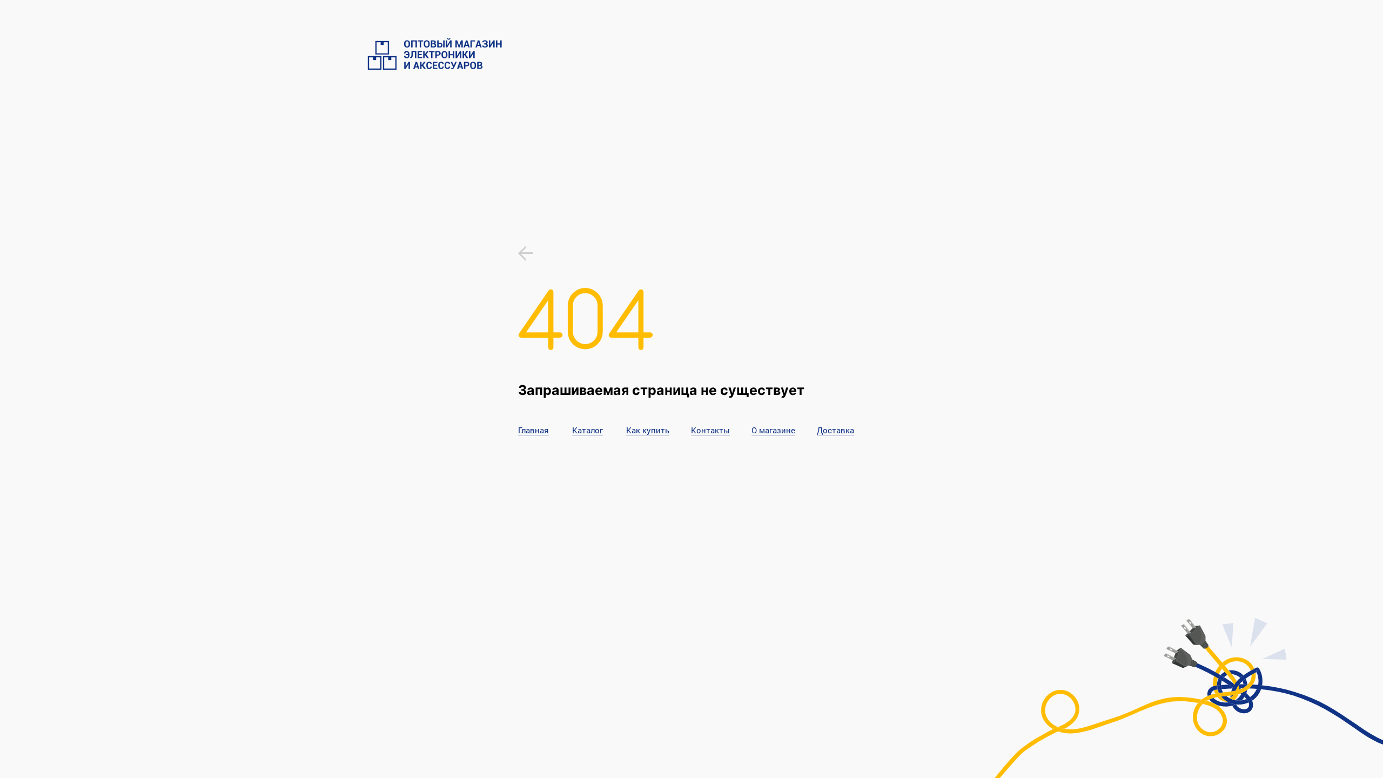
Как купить (647, 430)
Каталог (587, 430)
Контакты (710, 430)
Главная (533, 430)
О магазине (773, 430)
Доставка (835, 430)
